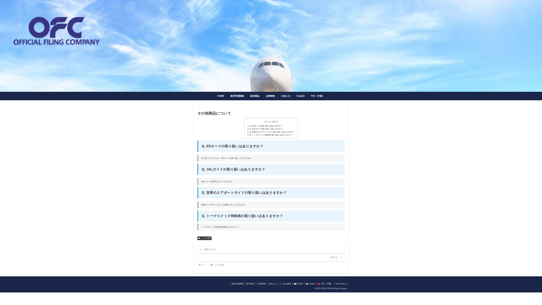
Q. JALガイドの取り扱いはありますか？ (266, 129)
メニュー (268, 121)
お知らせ (272, 284)
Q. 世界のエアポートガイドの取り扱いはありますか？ (272, 132)
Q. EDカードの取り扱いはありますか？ (266, 126)
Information (341, 284)
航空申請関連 (238, 284)
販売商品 (250, 284)
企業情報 (261, 284)
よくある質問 (206, 238)
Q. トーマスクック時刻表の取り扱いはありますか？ (271, 135)
